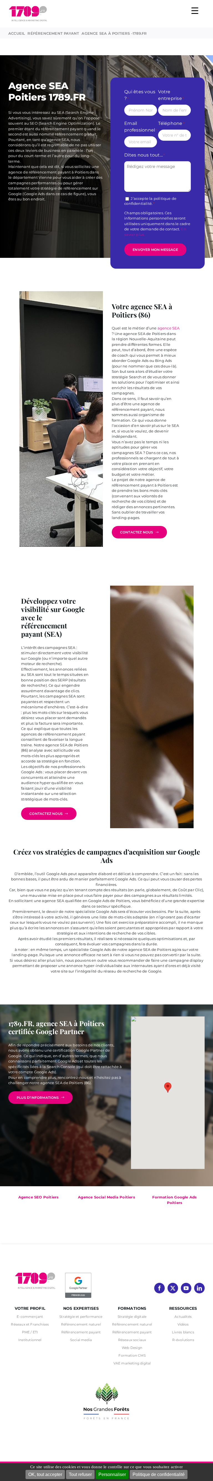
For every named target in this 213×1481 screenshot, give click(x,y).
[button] (168, 1087)
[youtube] (186, 1288)
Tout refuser (80, 1474)
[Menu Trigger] (194, 10)
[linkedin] (199, 1288)
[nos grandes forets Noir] (106, 1380)
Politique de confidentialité (159, 1474)
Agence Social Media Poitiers (106, 1197)
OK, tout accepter (45, 1474)
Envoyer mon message (155, 250)
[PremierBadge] (78, 1273)
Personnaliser (112, 1474)
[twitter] (173, 1288)
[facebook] (159, 1288)
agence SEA (169, 328)
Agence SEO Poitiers (38, 1197)
